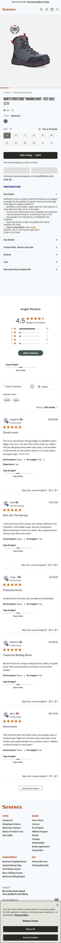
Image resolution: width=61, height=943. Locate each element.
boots (7, 400)
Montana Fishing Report (13, 877)
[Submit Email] (56, 900)
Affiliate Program (40, 832)
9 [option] (42, 135)
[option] (6, 121)
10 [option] (51, 135)
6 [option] (16, 135)
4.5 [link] (8, 110)
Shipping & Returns (11, 824)
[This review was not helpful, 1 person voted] (55, 490)
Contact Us (7, 821)
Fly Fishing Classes (11, 869)
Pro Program (38, 828)
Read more (24, 453)
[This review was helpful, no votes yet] (50, 490)
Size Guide (7, 836)
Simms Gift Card (39, 862)
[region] (30, 922)
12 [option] (16, 143)
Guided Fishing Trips (11, 866)
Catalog (36, 839)
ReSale (35, 836)
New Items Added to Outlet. (38, 2)
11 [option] (7, 143)
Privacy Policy (21, 915)
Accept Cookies (30, 937)
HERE (33, 228)
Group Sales (37, 851)
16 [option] (51, 143)
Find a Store (37, 821)
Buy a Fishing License (12, 873)
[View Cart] (51, 9)
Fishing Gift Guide (40, 866)
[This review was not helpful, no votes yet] (55, 565)
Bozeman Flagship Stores (14, 862)
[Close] (57, 905)
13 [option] (25, 143)
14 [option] (34, 143)
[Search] (41, 9)
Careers (36, 824)
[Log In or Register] (46, 9)
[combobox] (47, 407)
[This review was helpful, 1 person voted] (50, 776)
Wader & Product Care (12, 832)
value (16, 400)
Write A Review (30, 353)
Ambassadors (38, 843)
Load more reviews (30, 788)
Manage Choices (30, 921)
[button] (17, 170)
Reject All (30, 929)
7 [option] (24, 135)
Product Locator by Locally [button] (12, 187)
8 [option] (33, 135)
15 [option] (43, 143)
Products (7, 93)
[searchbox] (16, 386)
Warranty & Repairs (11, 828)
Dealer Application (40, 847)
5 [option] (7, 135)
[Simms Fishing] (9, 9)
